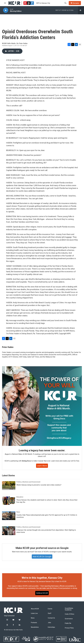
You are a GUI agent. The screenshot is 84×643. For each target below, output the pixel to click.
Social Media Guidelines (69, 609)
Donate (76, 3)
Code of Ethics (69, 614)
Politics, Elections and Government (28, 482)
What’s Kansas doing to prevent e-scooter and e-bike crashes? (38, 485)
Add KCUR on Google (42, 556)
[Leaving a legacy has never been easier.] (42, 406)
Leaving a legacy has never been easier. (42, 450)
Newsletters (35, 627)
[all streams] (81, 10)
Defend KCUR (42, 593)
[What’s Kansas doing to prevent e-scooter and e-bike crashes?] (8, 485)
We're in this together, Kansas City (42, 577)
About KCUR (35, 609)
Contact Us (51, 618)
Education (19, 497)
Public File (68, 623)
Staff (49, 613)
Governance (69, 618)
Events (50, 609)
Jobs (49, 622)
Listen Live (34, 613)
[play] (5, 10)
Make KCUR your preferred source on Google (42, 548)
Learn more (42, 465)
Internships (51, 627)
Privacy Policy (69, 628)
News (18, 512)
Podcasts (34, 622)
